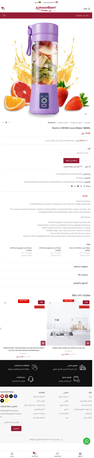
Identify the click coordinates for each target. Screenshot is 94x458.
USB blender (79, 181)
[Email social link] (78, 186)
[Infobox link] (69, 367)
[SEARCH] (4, 15)
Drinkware (51, 122)
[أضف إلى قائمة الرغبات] (50, 303)
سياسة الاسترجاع (39, 413)
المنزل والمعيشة (76, 122)
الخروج (66, 409)
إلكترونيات (88, 413)
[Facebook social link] (84, 186)
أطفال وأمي (87, 417)
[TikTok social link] (2, 400)
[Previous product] (9, 122)
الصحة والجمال (86, 405)
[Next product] (3, 122)
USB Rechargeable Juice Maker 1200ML (50, 249)
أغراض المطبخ (63, 122)
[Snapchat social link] (6, 400)
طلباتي (66, 400)
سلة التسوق (64, 405)
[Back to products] (6, 122)
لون (89, 148)
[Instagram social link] (6, 396)
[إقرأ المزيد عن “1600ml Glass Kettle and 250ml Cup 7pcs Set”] (87, 343)
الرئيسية (87, 122)
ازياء (90, 396)
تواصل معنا (41, 400)
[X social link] (81, 186)
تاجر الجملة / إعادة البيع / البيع (34, 405)
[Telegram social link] (71, 186)
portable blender (55, 181)
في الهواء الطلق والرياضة (83, 409)
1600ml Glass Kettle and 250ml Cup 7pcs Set (68, 347)
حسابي (65, 392)
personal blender (43, 181)
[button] (91, 328)
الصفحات (41, 392)
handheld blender (30, 181)
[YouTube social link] (2, 396)
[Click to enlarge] (85, 114)
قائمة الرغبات (63, 413)
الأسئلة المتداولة (39, 396)
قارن (66, 417)
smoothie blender (68, 181)
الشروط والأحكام (39, 417)
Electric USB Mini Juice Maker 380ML (79, 249)
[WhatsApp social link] (74, 186)
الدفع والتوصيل (39, 409)
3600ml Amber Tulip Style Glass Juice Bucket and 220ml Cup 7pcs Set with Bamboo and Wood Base (23, 349)
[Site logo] (46, 8)
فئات (90, 392)
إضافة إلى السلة (71, 160)
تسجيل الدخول (63, 396)
